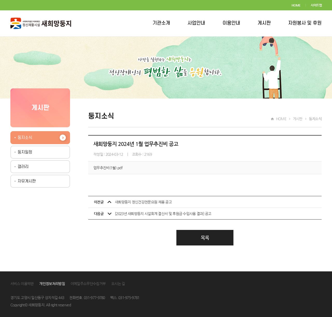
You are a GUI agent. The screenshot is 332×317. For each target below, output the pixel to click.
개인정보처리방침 (52, 283)
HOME (296, 5)
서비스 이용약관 (21, 283)
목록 (205, 237)
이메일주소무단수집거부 (88, 283)
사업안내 (196, 23)
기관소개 (161, 23)
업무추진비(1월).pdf (107, 168)
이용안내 (231, 23)
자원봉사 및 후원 (305, 23)
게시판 (264, 23)
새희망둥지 (40, 23)
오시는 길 (118, 283)
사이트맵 (316, 5)
